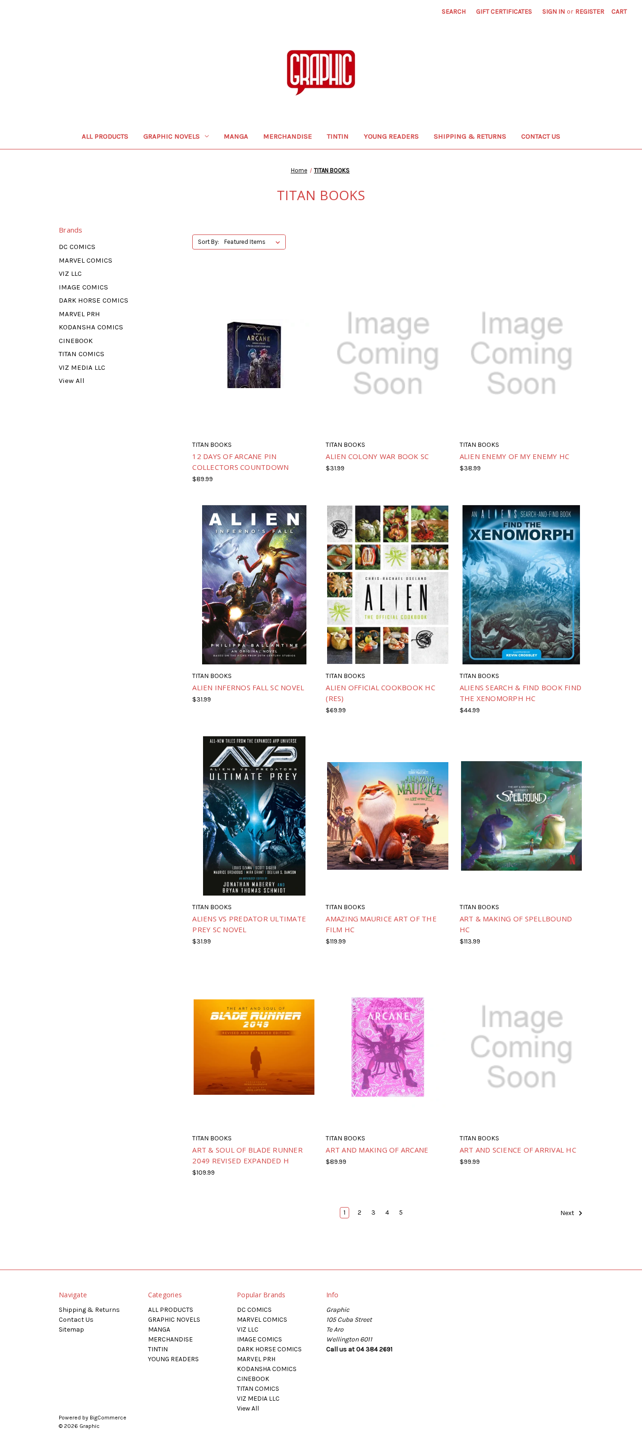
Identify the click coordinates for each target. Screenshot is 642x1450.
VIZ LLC (70, 273)
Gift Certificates (504, 12)
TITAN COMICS (81, 354)
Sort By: (208, 241)
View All (72, 380)
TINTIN (338, 136)
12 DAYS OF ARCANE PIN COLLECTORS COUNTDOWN (240, 462)
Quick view (237, 345)
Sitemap (71, 1329)
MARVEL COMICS (85, 260)
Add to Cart (388, 824)
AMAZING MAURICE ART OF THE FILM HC (381, 924)
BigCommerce (108, 1417)
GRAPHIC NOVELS (171, 136)
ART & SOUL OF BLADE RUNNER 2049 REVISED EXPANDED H (247, 1155)
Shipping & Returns (470, 136)
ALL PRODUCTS (105, 136)
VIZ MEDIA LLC (82, 367)
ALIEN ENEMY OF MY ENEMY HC (515, 456)
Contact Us (540, 136)
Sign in (553, 12)
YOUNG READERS (391, 136)
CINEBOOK (76, 340)
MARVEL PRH (79, 314)
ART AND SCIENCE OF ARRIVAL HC (518, 1149)
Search (454, 12)
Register (589, 12)
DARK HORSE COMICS (93, 300)
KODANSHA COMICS (91, 327)
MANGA (236, 136)
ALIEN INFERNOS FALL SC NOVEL (248, 687)
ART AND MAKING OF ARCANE (377, 1149)
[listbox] (254, 242)
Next (568, 1213)
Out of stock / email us (254, 362)
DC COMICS (77, 246)
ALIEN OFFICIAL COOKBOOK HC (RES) (380, 693)
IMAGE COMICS (83, 287)
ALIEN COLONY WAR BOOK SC (377, 456)
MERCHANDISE (287, 136)
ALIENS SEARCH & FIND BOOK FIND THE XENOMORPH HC (521, 693)
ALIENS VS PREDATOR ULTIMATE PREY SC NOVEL (249, 924)
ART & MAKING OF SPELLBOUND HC (516, 924)
